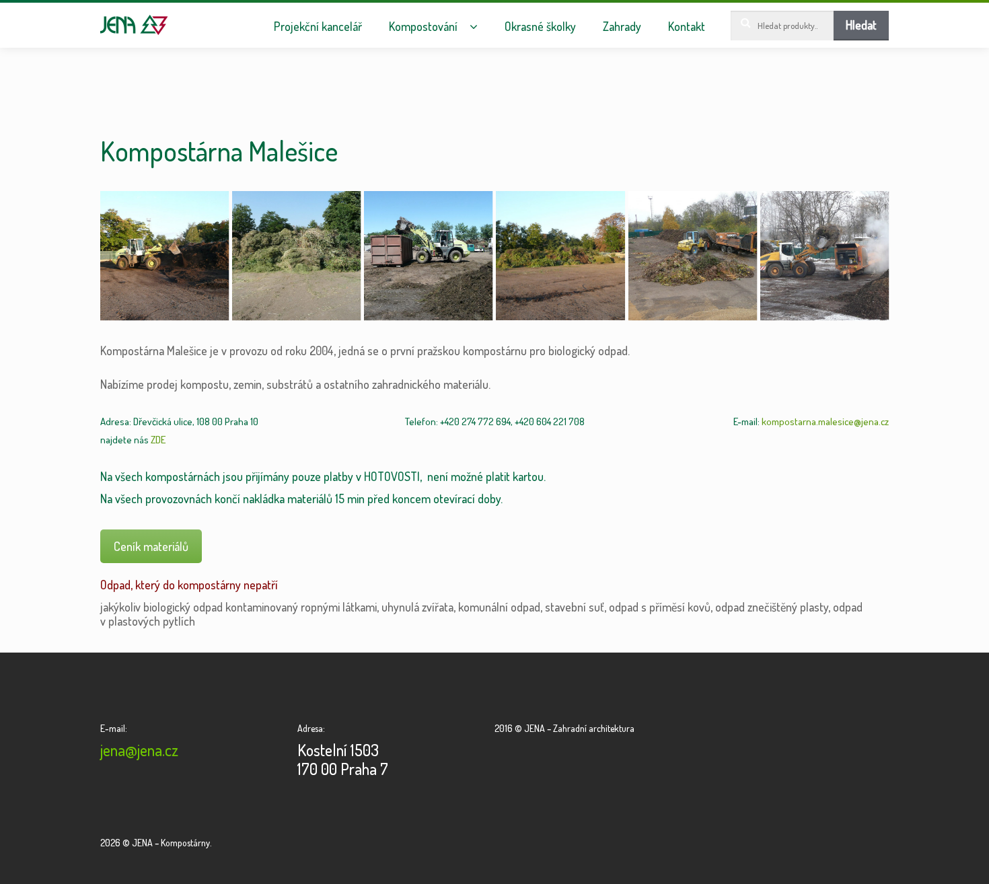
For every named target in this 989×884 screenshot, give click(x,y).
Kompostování (423, 27)
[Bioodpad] (296, 255)
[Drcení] (692, 255)
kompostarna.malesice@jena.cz (825, 421)
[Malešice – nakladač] (164, 255)
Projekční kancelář (318, 27)
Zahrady (622, 27)
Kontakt (686, 27)
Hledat (861, 24)
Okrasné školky (540, 27)
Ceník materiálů (151, 546)
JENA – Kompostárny (134, 25)
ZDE (158, 439)
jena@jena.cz (139, 749)
